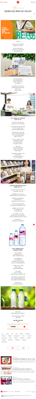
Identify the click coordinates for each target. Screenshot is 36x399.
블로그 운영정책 (11, 391)
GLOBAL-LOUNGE (15, 8)
